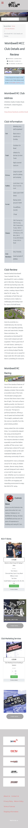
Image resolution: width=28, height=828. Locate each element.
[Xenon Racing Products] (14, 751)
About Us (7, 796)
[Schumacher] (14, 761)
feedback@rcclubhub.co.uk (15, 82)
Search (23, 19)
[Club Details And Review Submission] (15, 701)
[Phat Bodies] (14, 772)
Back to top (13, 820)
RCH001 (14, 668)
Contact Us (15, 796)
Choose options (14, 586)
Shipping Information (11, 812)
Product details (14, 589)
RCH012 (14, 568)
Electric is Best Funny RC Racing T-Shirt (14, 564)
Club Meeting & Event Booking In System (14, 664)
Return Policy (18, 801)
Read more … (15, 625)
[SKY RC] (14, 741)
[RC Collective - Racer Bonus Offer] (15, 610)
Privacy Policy (8, 801)
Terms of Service (9, 806)
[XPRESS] (14, 782)
